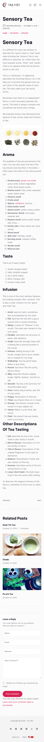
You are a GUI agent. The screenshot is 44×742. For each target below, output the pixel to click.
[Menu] (40, 5)
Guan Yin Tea (9, 525)
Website (8, 651)
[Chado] (22, 544)
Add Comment (11, 660)
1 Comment (24, 528)
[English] (29, 737)
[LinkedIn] (37, 729)
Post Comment (12, 694)
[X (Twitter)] (26, 729)
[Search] (30, 5)
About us (15, 737)
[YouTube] (16, 729)
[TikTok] (32, 729)
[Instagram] (21, 729)
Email (7, 642)
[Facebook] (10, 729)
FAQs (24, 737)
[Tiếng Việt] (32, 737)
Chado (6, 559)
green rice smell (28, 180)
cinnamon (19, 203)
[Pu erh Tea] (22, 579)
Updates (6, 28)
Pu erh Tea (8, 594)
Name (7, 633)
